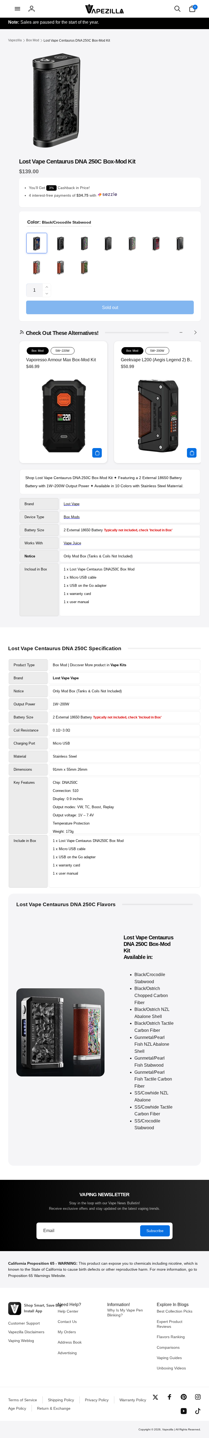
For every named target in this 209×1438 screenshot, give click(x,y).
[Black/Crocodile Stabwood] (37, 243)
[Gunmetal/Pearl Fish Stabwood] (156, 243)
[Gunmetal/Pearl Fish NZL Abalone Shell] (132, 243)
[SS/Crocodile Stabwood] (85, 267)
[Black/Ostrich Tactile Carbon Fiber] (108, 243)
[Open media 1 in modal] (56, 98)
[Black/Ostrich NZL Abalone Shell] (85, 243)
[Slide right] (195, 332)
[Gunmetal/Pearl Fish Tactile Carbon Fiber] (180, 243)
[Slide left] (181, 332)
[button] (17, 9)
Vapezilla (167, 1429)
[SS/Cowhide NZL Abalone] (37, 267)
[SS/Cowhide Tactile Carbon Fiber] (61, 267)
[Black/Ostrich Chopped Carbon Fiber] (61, 243)
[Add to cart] (97, 453)
